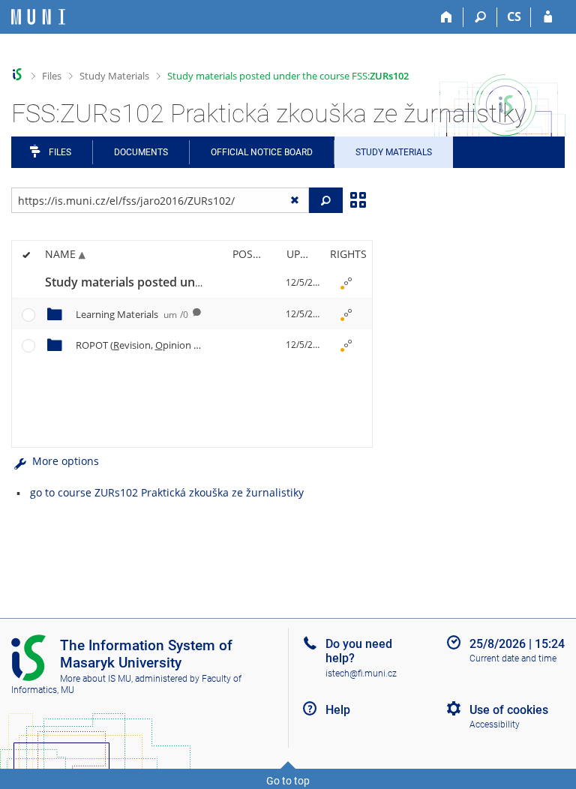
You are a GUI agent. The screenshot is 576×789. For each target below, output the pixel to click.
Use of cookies (509, 710)
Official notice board (262, 152)
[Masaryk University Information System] (38, 17)
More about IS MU (95, 679)
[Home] (447, 17)
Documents (141, 152)
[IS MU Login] (548, 17)
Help (338, 710)
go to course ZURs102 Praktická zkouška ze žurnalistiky (167, 492)
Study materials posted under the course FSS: (288, 75)
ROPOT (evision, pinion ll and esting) (187, 345)
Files (52, 75)
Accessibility (495, 724)
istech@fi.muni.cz (361, 673)
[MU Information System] (17, 74)
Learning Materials (132, 314)
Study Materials (114, 75)
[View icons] (358, 199)
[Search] (480, 17)
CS (514, 16)
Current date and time (513, 658)
